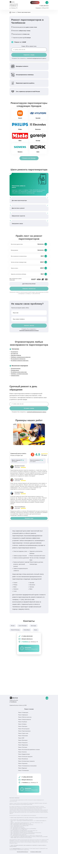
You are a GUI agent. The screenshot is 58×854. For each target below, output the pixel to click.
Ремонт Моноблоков (23, 758)
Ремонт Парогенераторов (24, 731)
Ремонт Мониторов (22, 740)
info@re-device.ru (27, 639)
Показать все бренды (29, 158)
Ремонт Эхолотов (22, 751)
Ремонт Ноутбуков (22, 721)
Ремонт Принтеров (22, 726)
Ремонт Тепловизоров (23, 770)
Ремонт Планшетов (22, 742)
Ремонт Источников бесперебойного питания (29, 749)
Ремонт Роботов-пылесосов (24, 717)
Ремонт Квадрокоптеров (24, 754)
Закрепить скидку (29, 54)
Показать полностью (29, 288)
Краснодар (33, 625)
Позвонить (35, 2)
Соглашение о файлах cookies (35, 851)
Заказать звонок (29, 325)
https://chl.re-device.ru (16, 848)
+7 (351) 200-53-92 (43, 5)
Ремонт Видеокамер (23, 744)
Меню (46, 698)
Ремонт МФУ (21, 738)
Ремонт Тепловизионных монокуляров (27, 765)
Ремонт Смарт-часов (23, 733)
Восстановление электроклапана (19, 256)
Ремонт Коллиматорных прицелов (26, 761)
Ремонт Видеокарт (22, 768)
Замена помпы (14, 268)
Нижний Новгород (15, 629)
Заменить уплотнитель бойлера (18, 274)
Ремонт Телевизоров (23, 712)
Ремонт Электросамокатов (24, 719)
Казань (35, 629)
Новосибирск (27, 629)
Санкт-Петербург (23, 625)
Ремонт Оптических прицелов (25, 756)
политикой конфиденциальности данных (36, 58)
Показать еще (29, 518)
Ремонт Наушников (22, 763)
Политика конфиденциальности (22, 851)
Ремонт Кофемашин (23, 714)
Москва (12, 625)
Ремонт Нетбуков (22, 724)
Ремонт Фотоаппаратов (23, 728)
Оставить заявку (29, 408)
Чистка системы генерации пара (18, 262)
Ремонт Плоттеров (22, 747)
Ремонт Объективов (23, 735)
